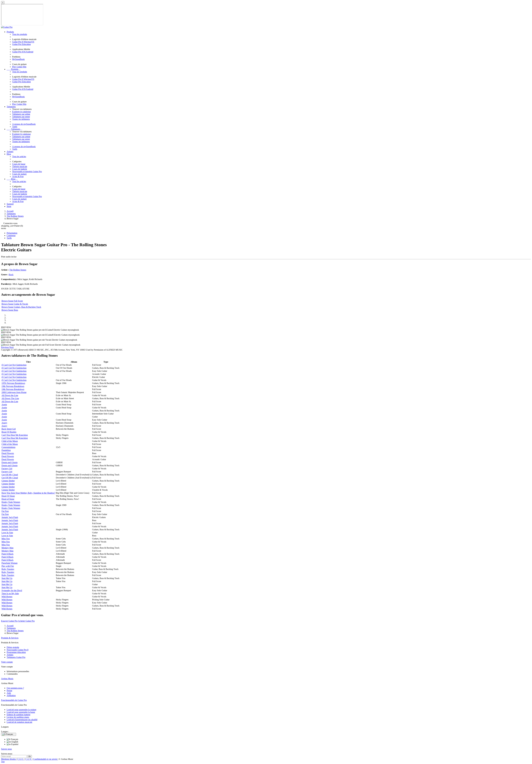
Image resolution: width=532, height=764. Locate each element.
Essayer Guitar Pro (9, 621)
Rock (11, 274)
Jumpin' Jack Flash (10, 517)
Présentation (12, 233)
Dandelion (6, 450)
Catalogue (11, 235)
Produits (10, 32)
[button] (5, 347)
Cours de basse (18, 164)
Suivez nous (6, 749)
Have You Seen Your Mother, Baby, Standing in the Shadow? (28, 493)
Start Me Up (7, 578)
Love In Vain (7, 532)
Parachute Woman (9, 563)
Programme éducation (16, 652)
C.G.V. (28, 759)
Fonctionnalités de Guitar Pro (14, 700)
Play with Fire (8, 566)
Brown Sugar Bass (10, 310)
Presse (9, 690)
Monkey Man (7, 548)
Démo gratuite (13, 647)
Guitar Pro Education (21, 44)
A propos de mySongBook (24, 124)
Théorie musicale (19, 166)
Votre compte (7, 662)
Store (9, 206)
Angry (4, 423)
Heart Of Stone (8, 496)
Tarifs (14, 126)
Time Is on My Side (10, 593)
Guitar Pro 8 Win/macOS (23, 42)
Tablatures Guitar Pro (16, 657)
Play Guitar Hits (19, 67)
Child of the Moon (10, 441)
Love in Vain (7, 535)
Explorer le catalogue (21, 111)
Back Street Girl (9, 429)
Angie (4, 404)
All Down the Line (10, 395)
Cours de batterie (19, 169)
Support (10, 204)
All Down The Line (10, 398)
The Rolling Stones (17, 270)
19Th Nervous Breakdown (13, 383)
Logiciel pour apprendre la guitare (21, 709)
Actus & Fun (18, 176)
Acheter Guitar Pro (26, 621)
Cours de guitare (19, 174)
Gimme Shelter (8, 481)
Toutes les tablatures (21, 119)
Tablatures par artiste (21, 114)
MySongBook (18, 59)
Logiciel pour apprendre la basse (21, 712)
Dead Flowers (8, 453)
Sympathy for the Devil (12, 590)
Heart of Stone (8, 499)
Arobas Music (7, 678)
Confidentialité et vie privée (45, 759)
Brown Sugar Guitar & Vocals (15, 304)
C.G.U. (20, 759)
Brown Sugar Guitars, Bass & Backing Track (21, 307)
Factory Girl (7, 468)
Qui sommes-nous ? (15, 688)
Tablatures (11, 106)
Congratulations (8, 447)
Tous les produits (19, 34)
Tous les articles (19, 156)
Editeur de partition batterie (18, 714)
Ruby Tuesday (8, 569)
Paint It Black (7, 554)
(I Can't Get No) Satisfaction (14, 365)
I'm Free (5, 511)
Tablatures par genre (21, 116)
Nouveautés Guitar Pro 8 (17, 650)
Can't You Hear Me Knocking (15, 435)
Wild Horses (7, 596)
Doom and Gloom (9, 462)
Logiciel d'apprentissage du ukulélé (22, 719)
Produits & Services (9, 638)
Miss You (6, 538)
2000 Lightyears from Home (14, 392)
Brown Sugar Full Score (12, 301)
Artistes (10, 151)
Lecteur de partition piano (18, 717)
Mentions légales (8, 759)
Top (3, 761)
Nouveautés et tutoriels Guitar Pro (27, 171)
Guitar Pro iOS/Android (22, 52)
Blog (9, 154)
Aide (9, 693)
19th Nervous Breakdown (13, 386)
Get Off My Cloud (10, 474)
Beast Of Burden (9, 432)
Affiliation (11, 695)
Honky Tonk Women (11, 502)
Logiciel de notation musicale (19, 722)
